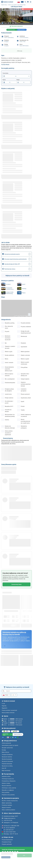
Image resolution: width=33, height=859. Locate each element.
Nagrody (4, 705)
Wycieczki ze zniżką (7, 766)
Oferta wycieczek (6, 743)
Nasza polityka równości (8, 712)
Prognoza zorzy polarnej (8, 794)
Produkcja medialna (7, 805)
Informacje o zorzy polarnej (9, 787)
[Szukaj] (25, 2)
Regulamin (4, 708)
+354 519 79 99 (8, 820)
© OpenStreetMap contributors (25, 316)
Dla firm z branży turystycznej (9, 800)
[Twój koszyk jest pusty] (28, 2)
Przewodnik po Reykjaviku (9, 781)
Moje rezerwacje (6, 770)
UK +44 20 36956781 (9, 827)
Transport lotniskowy (7, 754)
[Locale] (18, 2)
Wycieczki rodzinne (7, 756)
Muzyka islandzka (6, 785)
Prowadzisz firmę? (6, 842)
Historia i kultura (6, 783)
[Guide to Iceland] (7, 2)
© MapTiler (16, 316)
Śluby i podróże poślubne (8, 809)
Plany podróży (5, 792)
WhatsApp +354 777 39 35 (11, 833)
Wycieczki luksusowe (7, 761)
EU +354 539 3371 (9, 829)
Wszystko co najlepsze (8, 790)
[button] (16, 16)
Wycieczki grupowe (7, 759)
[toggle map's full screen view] (29, 314)
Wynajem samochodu (7, 747)
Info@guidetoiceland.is (9, 818)
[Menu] (30, 2)
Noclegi (4, 750)
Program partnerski (7, 844)
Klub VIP (4, 768)
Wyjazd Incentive (6, 807)
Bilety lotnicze (5, 752)
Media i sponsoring (7, 803)
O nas (3, 703)
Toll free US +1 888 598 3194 (11, 825)
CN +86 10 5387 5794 (10, 831)
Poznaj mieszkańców (7, 839)
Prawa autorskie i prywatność (9, 710)
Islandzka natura (6, 776)
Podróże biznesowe (7, 763)
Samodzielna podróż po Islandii (10, 745)
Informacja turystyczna (8, 778)
